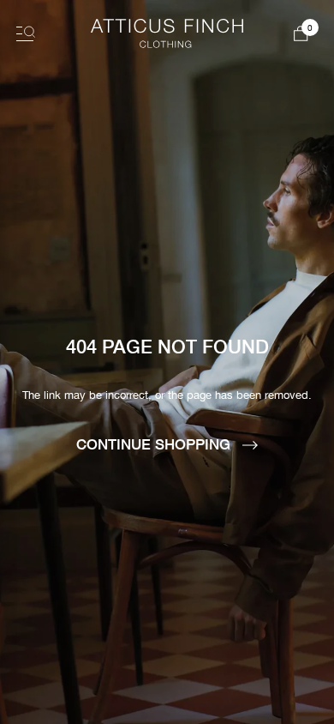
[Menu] (25, 33)
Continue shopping (155, 444)
